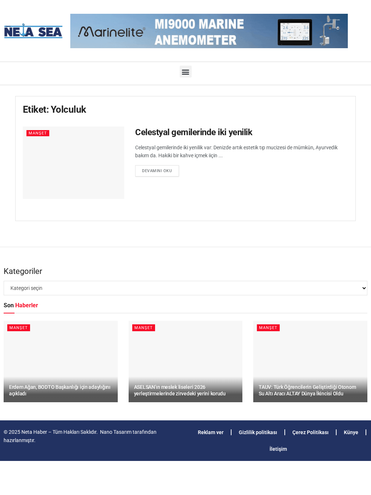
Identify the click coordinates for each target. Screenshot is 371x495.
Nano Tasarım (116, 432)
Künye (351, 432)
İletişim (278, 449)
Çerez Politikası (310, 432)
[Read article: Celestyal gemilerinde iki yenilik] (73, 162)
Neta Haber (34, 432)
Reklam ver (211, 432)
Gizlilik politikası (258, 432)
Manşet (38, 133)
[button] (186, 72)
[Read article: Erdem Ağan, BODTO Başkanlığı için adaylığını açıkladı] (61, 361)
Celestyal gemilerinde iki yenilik (193, 132)
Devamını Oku (160, 169)
